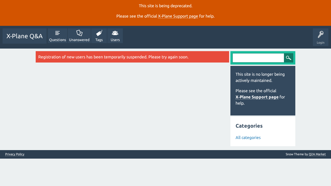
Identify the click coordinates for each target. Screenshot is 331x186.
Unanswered (79, 40)
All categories (248, 137)
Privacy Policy (14, 154)
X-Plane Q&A (24, 36)
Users (115, 40)
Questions (57, 40)
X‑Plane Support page (178, 16)
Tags (99, 40)
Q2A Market (317, 154)
